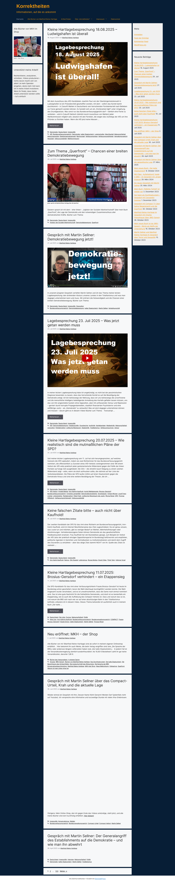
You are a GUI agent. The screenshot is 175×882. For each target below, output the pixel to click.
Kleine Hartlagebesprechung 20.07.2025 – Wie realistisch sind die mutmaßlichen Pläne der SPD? (85, 444)
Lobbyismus (83, 560)
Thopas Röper (99, 622)
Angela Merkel (63, 491)
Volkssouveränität (61, 138)
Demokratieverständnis (89, 493)
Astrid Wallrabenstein (91, 491)
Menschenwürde (53, 136)
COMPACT (114, 619)
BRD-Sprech (60, 662)
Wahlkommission (73, 138)
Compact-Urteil (93, 823)
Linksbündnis (57, 496)
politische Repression (73, 428)
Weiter (63, 871)
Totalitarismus (95, 428)
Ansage (52, 662)
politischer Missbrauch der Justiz (93, 496)
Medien (72, 821)
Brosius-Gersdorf (105, 491)
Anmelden (138, 35)
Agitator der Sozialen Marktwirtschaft (62, 222)
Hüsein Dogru (64, 622)
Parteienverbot (61, 428)
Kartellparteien (101, 425)
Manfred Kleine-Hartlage (76, 666)
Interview (71, 859)
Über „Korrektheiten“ (82, 19)
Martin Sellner (103, 308)
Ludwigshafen (99, 134)
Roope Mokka (92, 560)
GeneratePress (100, 879)
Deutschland (62, 132)
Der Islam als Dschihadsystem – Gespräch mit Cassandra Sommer (147, 197)
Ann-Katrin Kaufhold (56, 560)
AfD (51, 134)
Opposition (80, 306)
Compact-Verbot (105, 823)
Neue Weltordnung (102, 666)
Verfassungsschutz (107, 428)
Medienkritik (110, 425)
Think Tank (111, 560)
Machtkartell (109, 134)
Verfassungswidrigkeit (105, 136)
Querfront (95, 222)
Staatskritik (85, 428)
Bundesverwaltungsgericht (101, 619)
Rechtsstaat (81, 136)
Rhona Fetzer (110, 496)
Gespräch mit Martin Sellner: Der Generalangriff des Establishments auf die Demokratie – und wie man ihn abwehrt (86, 840)
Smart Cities (102, 560)
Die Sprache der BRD (102, 664)
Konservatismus (63, 821)
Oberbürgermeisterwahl (68, 136)
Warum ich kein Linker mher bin (58, 668)
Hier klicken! (89, 816)
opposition (51, 428)
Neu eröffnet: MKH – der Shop (72, 634)
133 (57, 871)
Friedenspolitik (74, 425)
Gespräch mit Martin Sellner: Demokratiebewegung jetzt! (71, 237)
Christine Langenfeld (74, 493)
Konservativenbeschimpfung (57, 666)
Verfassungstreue (92, 136)
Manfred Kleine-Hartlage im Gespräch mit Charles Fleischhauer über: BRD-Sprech (147, 215)
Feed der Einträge (141, 38)
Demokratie (54, 132)
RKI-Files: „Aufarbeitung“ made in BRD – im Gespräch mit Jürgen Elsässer (147, 177)
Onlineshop (113, 666)
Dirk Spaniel (74, 560)
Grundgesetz (102, 493)
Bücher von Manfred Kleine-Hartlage (77, 662)
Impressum (100, 19)
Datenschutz (115, 19)
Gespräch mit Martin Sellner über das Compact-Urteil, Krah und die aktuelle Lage (87, 683)
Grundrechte (83, 425)
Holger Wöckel (112, 493)
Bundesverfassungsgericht (62, 134)
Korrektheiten (33, 6)
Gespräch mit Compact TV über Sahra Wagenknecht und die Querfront (147, 206)
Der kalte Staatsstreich (113, 662)
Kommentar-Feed (141, 41)
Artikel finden (66, 19)
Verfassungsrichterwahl (63, 498)
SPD (116, 496)
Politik (86, 617)
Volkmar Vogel (120, 560)
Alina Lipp (53, 619)
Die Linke (62, 617)
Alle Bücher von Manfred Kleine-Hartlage (42, 19)
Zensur (116, 428)
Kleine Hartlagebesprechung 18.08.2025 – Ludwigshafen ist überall (82, 31)
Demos (66, 560)
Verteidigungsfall (114, 308)
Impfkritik (92, 425)
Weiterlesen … (55, 126)
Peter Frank (77, 496)
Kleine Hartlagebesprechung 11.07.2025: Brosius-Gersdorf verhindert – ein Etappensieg (86, 574)
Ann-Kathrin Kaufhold (76, 491)
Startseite (19, 19)
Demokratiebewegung (83, 222)
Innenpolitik (71, 132)
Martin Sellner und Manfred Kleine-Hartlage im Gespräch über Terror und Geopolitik (146, 234)
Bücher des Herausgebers (59, 659)
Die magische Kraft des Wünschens (82, 664)
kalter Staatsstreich (87, 134)
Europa (68, 617)
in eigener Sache (73, 659)
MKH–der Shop (90, 666)
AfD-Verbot (54, 491)
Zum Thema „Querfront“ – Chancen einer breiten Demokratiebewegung (144, 74)
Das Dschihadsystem (97, 662)
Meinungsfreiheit (120, 134)
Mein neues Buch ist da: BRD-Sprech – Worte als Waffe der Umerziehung (146, 226)
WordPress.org (140, 45)
